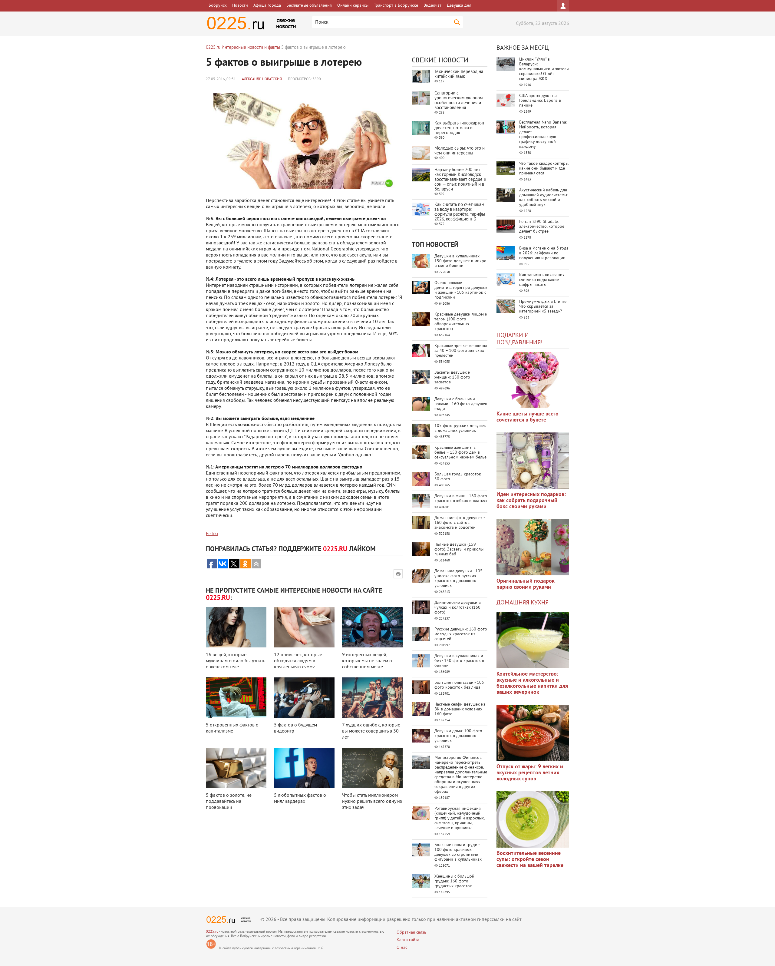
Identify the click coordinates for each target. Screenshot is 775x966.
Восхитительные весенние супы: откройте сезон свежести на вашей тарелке (529, 859)
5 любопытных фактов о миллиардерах (300, 798)
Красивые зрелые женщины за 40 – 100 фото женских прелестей (460, 350)
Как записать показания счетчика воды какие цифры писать (542, 280)
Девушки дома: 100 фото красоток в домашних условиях (458, 736)
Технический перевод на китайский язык (458, 74)
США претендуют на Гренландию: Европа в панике (540, 100)
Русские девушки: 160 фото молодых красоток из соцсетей (460, 634)
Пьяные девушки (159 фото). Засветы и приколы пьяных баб (458, 549)
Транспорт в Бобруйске (396, 5)
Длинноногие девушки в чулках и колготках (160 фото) (457, 607)
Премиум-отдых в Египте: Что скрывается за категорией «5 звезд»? (543, 306)
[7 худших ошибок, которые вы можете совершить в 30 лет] (372, 697)
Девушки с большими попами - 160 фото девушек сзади (460, 404)
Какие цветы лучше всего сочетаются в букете (527, 417)
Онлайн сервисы (352, 5)
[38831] (532, 640)
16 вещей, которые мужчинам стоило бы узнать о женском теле (235, 661)
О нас (402, 947)
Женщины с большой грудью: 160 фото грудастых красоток (454, 881)
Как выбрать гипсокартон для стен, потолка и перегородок (459, 128)
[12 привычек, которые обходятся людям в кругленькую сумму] (304, 627)
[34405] (532, 547)
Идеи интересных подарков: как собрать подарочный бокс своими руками (531, 500)
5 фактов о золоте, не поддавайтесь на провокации (229, 801)
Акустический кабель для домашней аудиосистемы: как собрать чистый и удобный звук (543, 197)
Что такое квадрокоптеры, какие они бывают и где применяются (544, 168)
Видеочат (432, 5)
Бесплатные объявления (309, 5)
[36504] (532, 819)
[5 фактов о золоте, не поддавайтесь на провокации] (236, 768)
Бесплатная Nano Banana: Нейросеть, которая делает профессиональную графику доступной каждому (543, 134)
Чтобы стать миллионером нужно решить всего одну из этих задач (372, 801)
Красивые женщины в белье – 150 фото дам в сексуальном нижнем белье (460, 452)
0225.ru (212, 932)
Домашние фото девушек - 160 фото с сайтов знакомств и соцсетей (459, 522)
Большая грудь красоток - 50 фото (458, 477)
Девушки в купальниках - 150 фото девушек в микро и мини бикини (460, 261)
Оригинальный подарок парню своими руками (525, 584)
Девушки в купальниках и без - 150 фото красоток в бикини (459, 660)
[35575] (532, 380)
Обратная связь (411, 932)
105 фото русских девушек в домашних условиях (460, 428)
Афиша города (267, 5)
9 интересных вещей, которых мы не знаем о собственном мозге (367, 661)
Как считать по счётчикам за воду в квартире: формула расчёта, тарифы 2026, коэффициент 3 (459, 212)
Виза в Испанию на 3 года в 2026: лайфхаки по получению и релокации (544, 253)
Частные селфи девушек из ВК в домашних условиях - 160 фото (459, 709)
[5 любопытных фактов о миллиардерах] (304, 768)
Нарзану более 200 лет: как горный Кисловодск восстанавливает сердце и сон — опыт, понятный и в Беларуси (460, 179)
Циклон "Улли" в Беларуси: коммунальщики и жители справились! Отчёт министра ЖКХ (544, 69)
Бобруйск (218, 5)
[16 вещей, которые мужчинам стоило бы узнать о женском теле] (236, 627)
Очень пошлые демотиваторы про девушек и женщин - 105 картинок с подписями (460, 290)
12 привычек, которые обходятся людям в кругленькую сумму (298, 661)
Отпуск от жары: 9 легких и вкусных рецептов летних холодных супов (529, 772)
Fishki (212, 534)
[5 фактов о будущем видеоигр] (304, 697)
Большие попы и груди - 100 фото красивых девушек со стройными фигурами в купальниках (458, 852)
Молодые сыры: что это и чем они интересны (459, 151)
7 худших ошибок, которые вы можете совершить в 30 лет (371, 731)
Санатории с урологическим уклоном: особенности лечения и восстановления (459, 101)
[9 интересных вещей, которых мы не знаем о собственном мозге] (372, 627)
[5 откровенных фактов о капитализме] (236, 697)
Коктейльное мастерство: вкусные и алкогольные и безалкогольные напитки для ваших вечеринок (532, 683)
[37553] (532, 733)
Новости (240, 5)
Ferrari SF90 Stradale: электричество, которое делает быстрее (541, 226)
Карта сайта (408, 940)
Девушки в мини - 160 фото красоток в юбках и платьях (460, 499)
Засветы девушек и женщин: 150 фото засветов (452, 377)
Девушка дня (459, 5)
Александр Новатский (262, 79)
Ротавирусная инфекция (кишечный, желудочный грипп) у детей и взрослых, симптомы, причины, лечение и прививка (459, 818)
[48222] (532, 460)
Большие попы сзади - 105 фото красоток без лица (459, 685)
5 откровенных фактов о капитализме (232, 728)
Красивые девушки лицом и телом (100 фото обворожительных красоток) (460, 322)
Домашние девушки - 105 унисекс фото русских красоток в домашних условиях (458, 578)
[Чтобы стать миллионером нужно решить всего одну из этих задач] (372, 768)
